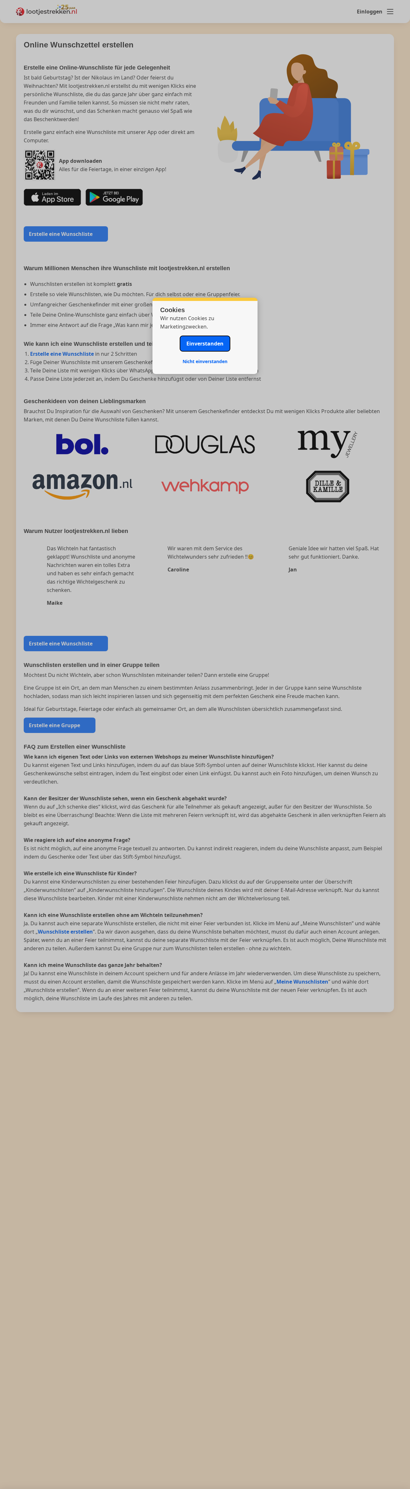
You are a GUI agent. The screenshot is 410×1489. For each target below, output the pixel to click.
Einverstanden (205, 343)
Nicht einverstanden (205, 361)
